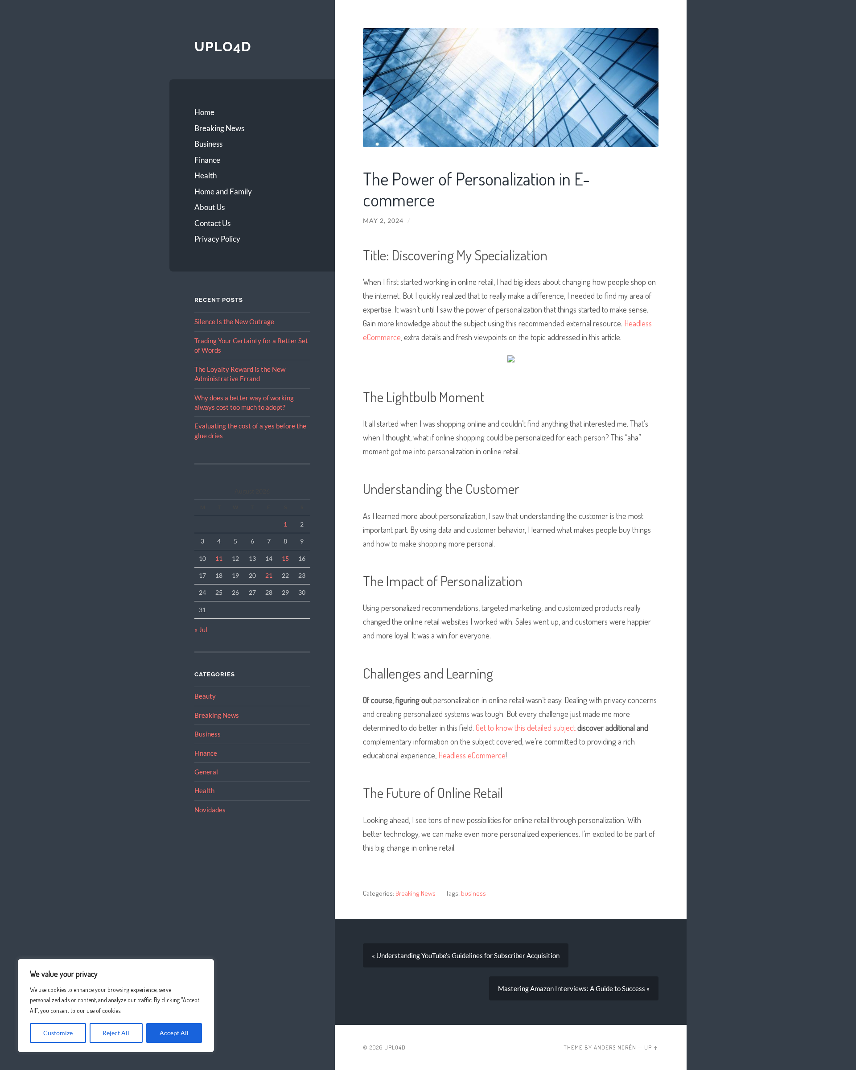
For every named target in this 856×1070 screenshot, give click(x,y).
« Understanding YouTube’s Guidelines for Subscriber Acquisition (466, 955)
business (473, 893)
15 (285, 558)
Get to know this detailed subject (526, 727)
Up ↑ (651, 1047)
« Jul (200, 630)
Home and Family (223, 191)
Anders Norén (615, 1047)
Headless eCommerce (472, 755)
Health (205, 175)
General (206, 772)
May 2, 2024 (383, 220)
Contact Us (212, 223)
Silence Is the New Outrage (234, 321)
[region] (116, 1005)
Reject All (116, 1033)
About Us (209, 207)
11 (218, 558)
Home (204, 112)
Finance (207, 160)
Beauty (205, 696)
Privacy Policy (217, 238)
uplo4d (222, 46)
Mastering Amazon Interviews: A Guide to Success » (574, 988)
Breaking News (219, 128)
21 (268, 575)
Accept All (174, 1033)
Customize (58, 1033)
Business (208, 143)
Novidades (210, 810)
